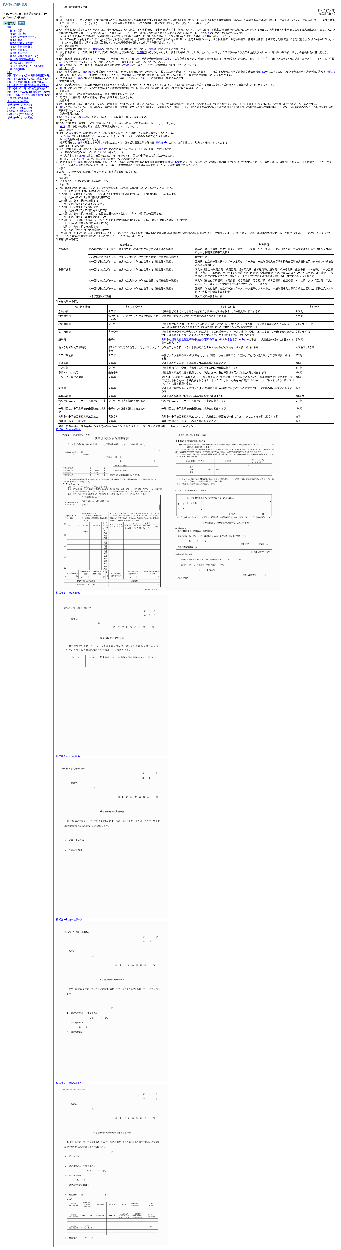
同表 (150, 49)
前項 (62, 65)
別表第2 (141, 52)
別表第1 (96, 49)
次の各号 (205, 33)
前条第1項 (88, 71)
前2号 (67, 158)
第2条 (67, 136)
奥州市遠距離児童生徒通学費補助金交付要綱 (205, 339)
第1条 (80, 116)
